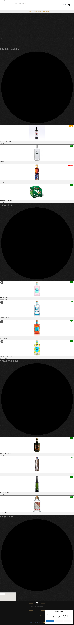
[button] (71, 611)
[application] (25, 11)
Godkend (50, 620)
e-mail (25, 3)
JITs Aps (43, 622)
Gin (24, 11)
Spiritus (34, 11)
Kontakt (37, 616)
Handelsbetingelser (39, 615)
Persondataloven (56, 623)
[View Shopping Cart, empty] (68, 5)
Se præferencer (68, 620)
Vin (39, 11)
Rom (29, 11)
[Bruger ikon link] (65, 4)
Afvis (59, 620)
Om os (25, 615)
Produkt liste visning (45, 4)
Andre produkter (45, 11)
